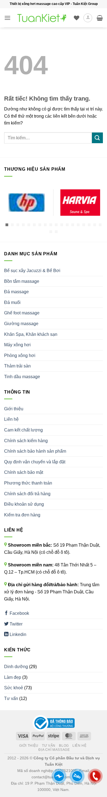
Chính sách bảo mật (23, 472)
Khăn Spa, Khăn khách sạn (30, 334)
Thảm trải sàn (17, 366)
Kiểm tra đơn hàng (22, 515)
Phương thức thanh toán (28, 483)
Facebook (19, 613)
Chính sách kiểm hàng (26, 440)
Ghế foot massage (22, 313)
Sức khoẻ (13, 687)
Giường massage (21, 323)
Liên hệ (11, 419)
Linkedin (17, 634)
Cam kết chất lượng (23, 430)
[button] (7, 17)
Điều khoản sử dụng (24, 504)
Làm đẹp (12, 677)
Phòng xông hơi (19, 355)
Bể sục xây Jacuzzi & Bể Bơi (32, 270)
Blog (64, 746)
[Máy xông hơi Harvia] (80, 203)
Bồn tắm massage (21, 281)
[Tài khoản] (87, 17)
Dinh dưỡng (16, 666)
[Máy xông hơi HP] (26, 203)
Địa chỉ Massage (54, 750)
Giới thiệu (13, 408)
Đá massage (16, 291)
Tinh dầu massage (22, 376)
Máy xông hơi (17, 344)
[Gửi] (97, 137)
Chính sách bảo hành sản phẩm (35, 451)
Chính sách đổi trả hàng (27, 493)
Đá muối (12, 302)
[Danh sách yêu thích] (76, 18)
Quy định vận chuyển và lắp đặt (34, 462)
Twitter (15, 624)
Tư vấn (11, 698)
